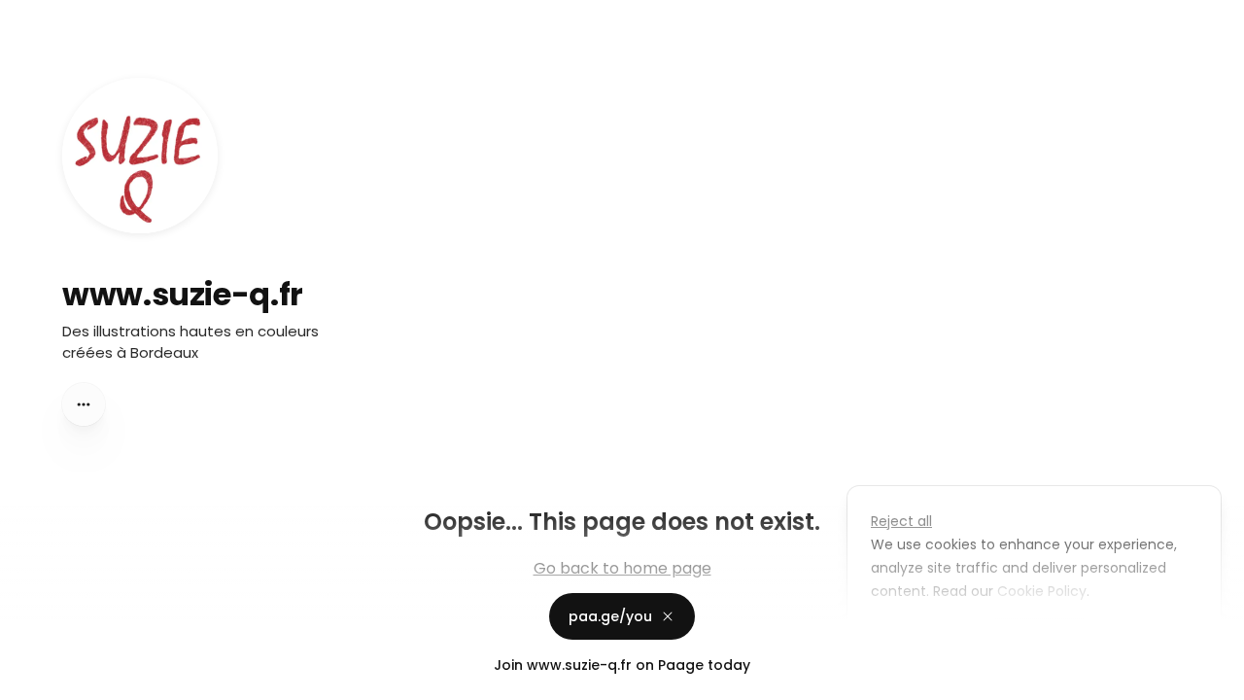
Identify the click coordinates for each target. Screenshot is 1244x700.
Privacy (31, 680)
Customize (921, 636)
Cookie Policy (1042, 591)
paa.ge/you (610, 616)
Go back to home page (622, 568)
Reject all (901, 521)
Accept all (1039, 636)
